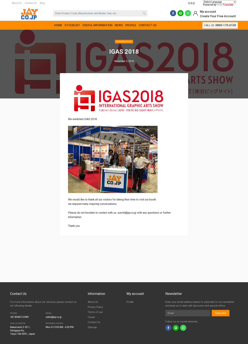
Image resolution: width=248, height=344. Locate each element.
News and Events (124, 42)
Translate (228, 4)
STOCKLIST (72, 25)
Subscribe (220, 313)
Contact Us (31, 3)
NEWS (119, 25)
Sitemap (92, 327)
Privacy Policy (95, 307)
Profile (130, 301)
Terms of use (95, 312)
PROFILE (130, 25)
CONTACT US (148, 25)
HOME (58, 25)
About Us (17, 3)
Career (91, 317)
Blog (42, 3)
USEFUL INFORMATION (97, 25)
